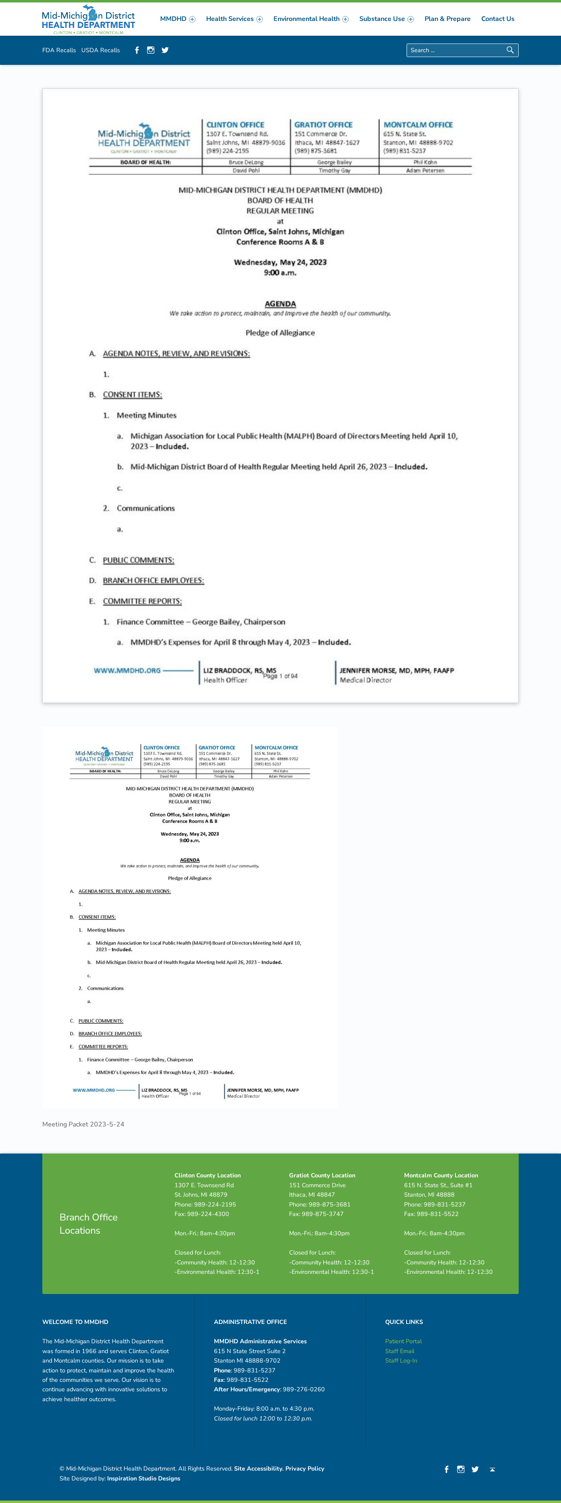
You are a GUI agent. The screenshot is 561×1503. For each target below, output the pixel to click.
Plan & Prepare (448, 18)
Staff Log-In (401, 1360)
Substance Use (382, 18)
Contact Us (498, 18)
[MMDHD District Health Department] (88, 18)
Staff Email (399, 1351)
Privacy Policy (304, 1468)
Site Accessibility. (259, 1468)
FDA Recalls (59, 50)
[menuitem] (178, 18)
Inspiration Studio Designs (143, 1478)
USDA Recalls (100, 50)
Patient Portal (403, 1341)
